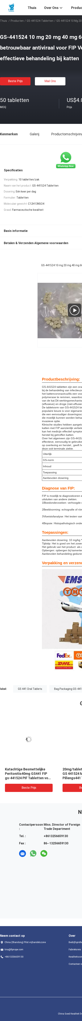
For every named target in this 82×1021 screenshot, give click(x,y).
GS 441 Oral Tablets (30, 688)
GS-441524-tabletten (40, 20)
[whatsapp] (33, 853)
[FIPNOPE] (11, 7)
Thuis (3, 20)
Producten (17, 20)
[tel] (54, 853)
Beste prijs (15, 81)
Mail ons (50, 81)
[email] (22, 853)
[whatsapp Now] (65, 160)
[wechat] (43, 853)
